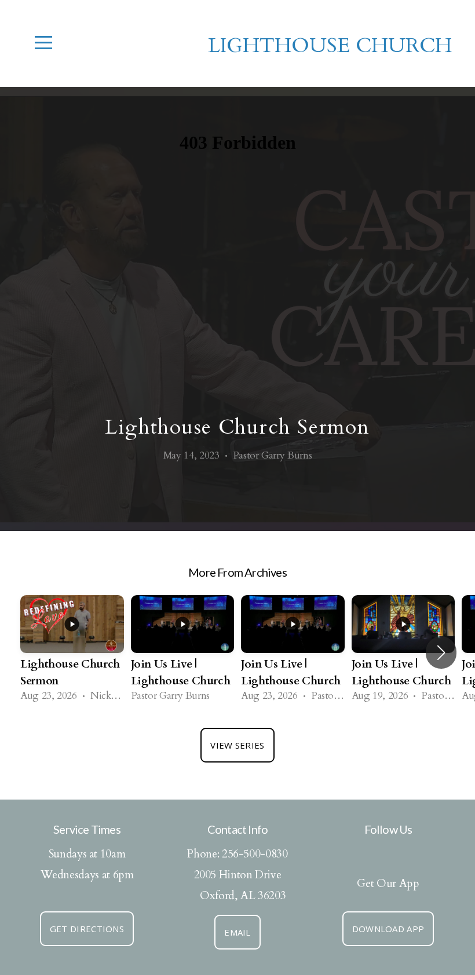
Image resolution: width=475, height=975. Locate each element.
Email (237, 932)
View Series (237, 745)
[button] (441, 652)
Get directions (87, 928)
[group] (72, 652)
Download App (388, 928)
